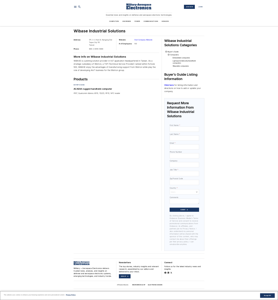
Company (174, 161)
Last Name (175, 134)
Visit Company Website (143, 40)
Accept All (267, 295)
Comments (174, 197)
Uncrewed (126, 21)
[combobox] (184, 191)
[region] (139, 295)
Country (174, 188)
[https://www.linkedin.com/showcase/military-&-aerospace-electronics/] (168, 273)
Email (172, 143)
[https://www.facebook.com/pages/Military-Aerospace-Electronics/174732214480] (165, 273)
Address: (77, 40)
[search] (79, 6)
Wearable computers (181, 66)
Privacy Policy (71, 295)
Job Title (174, 170)
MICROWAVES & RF (138, 285)
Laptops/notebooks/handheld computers (184, 62)
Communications (151, 21)
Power (137, 21)
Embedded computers (181, 58)
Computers (114, 21)
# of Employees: (125, 44)
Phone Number (176, 152)
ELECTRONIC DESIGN (155, 285)
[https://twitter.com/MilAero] (171, 273)
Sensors (165, 21)
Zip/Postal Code (176, 178)
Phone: (76, 49)
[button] (75, 6)
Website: (122, 40)
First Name (175, 125)
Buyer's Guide (79, 85)
